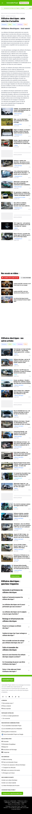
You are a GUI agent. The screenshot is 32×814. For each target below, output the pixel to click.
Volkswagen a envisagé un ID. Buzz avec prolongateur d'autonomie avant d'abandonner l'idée (22, 183)
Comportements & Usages (19, 197)
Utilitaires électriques (18, 385)
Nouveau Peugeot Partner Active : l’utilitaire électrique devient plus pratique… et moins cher (22, 464)
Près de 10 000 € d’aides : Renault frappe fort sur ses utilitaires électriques (20, 546)
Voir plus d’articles (15, 576)
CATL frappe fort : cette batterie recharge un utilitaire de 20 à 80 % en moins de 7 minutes (22, 224)
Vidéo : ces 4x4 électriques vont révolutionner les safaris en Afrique (21, 120)
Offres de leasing (7, 759)
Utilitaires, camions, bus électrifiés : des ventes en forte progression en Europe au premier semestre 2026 (22, 162)
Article (10, 24)
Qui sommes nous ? (8, 703)
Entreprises (4, 24)
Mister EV (5, 747)
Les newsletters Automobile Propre (12, 725)
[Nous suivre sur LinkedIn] (19, 696)
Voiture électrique (18, 113)
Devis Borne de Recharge (10, 749)
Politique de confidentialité (10, 801)
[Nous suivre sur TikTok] (15, 696)
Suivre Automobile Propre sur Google (13, 734)
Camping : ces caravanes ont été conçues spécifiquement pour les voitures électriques (22, 110)
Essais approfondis (27, 277)
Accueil (3, 16)
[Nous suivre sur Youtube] (9, 696)
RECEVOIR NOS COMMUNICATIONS (10, 722)
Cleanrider (6, 741)
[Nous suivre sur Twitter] (6, 696)
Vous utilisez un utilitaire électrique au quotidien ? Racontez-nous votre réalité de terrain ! (21, 204)
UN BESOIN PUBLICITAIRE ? (8, 790)
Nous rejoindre (7, 708)
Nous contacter (7, 706)
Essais (15, 374)
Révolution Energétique (9, 744)
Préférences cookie (22, 801)
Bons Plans (16, 559)
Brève (25, 24)
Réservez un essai (24, 2)
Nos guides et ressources (9, 731)
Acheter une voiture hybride (8, 782)
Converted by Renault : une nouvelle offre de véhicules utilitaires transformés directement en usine (20, 433)
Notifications (7, 802)
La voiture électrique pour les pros (10, 785)
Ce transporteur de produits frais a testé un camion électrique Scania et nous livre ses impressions (22, 474)
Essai (14, 24)
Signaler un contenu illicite (14, 804)
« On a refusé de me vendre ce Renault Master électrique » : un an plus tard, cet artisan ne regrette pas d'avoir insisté (22, 172)
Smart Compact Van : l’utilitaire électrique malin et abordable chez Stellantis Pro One (22, 392)
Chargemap (6, 752)
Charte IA (23, 802)
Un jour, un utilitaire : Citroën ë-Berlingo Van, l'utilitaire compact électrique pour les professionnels (22, 381)
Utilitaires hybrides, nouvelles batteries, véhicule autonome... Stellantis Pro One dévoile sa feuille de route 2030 (21, 515)
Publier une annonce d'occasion (11, 770)
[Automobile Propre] (12, 3)
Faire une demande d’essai (10, 762)
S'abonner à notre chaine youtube (11, 277)
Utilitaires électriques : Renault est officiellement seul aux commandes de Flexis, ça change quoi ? (22, 422)
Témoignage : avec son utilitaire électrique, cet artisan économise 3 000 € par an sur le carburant (22, 525)
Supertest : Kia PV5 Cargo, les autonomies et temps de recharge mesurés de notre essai (22, 371)
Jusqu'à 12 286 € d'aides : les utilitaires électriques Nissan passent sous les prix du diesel (21, 535)
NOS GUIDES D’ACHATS (7, 777)
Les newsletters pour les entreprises (12, 728)
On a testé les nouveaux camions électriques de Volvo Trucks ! (22, 504)
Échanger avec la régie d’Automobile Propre (12, 793)
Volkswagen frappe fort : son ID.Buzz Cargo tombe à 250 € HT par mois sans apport (22, 485)
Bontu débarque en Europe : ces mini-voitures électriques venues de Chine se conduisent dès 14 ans (22, 443)
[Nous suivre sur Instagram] (12, 696)
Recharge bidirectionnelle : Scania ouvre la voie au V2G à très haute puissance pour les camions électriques (21, 567)
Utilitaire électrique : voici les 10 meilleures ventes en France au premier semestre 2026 (22, 361)
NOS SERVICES (5, 756)
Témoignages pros (18, 134)
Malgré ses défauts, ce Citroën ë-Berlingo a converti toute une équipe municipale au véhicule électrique (22, 131)
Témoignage (19, 24)
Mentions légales (16, 802)
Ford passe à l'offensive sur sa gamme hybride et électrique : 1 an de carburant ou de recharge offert (22, 556)
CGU (23, 804)
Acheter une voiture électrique (9, 780)
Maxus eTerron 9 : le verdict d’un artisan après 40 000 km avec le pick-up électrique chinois (22, 235)
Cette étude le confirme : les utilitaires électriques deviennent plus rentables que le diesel (22, 454)
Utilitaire (16, 145)
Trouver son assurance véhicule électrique (14, 765)
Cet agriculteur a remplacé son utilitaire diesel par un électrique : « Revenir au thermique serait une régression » (22, 193)
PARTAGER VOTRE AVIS (7, 713)
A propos (4, 700)
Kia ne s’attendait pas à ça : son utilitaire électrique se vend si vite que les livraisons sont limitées (22, 412)
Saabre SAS (19, 807)
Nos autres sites (6, 738)
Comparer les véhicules (9, 767)
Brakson (19, 809)
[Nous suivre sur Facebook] (3, 696)
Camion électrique (18, 165)
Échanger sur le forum (9, 773)
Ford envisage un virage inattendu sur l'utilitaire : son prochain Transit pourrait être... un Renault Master (22, 350)
